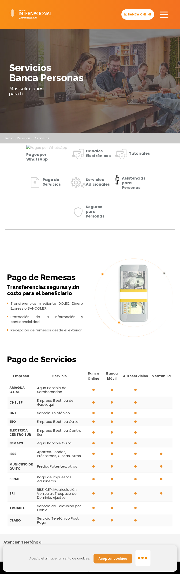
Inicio (9, 138)
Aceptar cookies (112, 558)
